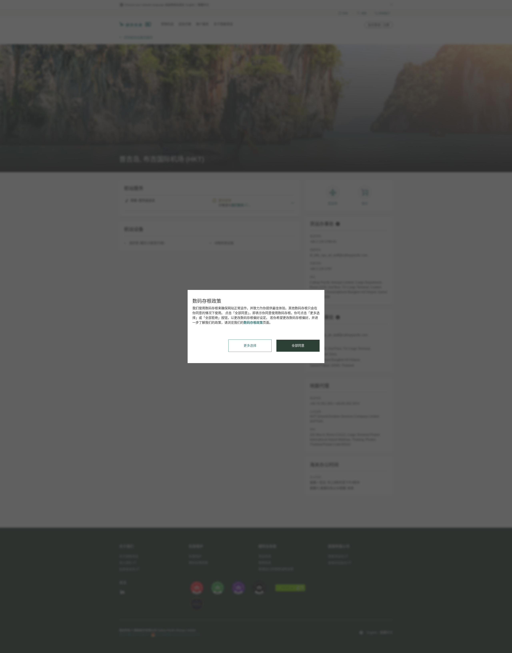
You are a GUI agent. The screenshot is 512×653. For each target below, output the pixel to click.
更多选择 (250, 345)
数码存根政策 (253, 322)
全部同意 (298, 345)
